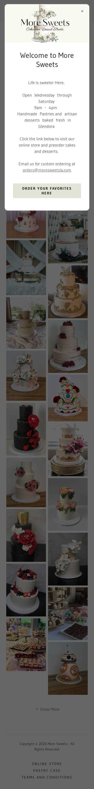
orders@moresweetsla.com (47, 170)
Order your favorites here (47, 190)
